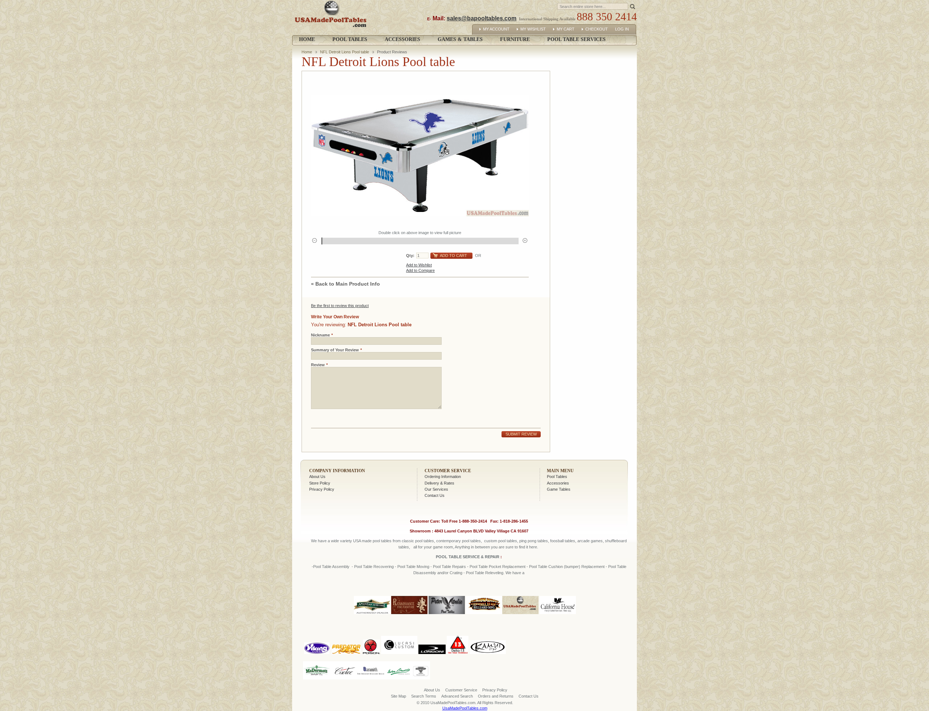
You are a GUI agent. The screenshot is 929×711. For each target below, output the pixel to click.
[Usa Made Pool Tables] (332, 17)
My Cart (565, 29)
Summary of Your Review (335, 350)
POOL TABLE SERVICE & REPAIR (468, 557)
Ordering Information (443, 476)
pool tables (382, 541)
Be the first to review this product (340, 305)
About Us (317, 476)
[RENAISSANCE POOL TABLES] (409, 614)
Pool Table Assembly (331, 566)
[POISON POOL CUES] (371, 634)
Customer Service (448, 470)
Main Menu (560, 470)
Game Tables (558, 489)
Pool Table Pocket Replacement (497, 566)
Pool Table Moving (413, 566)
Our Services (436, 489)
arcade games (590, 541)
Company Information (337, 470)
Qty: (410, 255)
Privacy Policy (321, 489)
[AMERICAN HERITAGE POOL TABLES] (372, 614)
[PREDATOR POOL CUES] (346, 634)
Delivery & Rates (439, 483)
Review (318, 365)
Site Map (398, 696)
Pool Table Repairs (449, 566)
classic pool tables (418, 541)
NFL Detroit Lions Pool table (344, 52)
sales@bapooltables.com (481, 18)
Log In (622, 29)
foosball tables (562, 541)
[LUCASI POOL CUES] (399, 634)
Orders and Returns (495, 696)
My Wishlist (533, 29)
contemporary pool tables (458, 541)
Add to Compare (420, 270)
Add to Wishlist (419, 265)
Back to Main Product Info (345, 284)
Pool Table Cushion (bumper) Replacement (567, 566)
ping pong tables (533, 541)
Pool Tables (557, 476)
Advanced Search (457, 696)
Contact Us (435, 495)
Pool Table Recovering (374, 566)
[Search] (632, 6)
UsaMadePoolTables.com (464, 708)
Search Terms (423, 696)
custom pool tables (500, 541)
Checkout (596, 29)
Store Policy (319, 483)
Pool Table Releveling (484, 573)
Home (307, 39)
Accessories (558, 483)
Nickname (320, 335)
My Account (496, 29)
